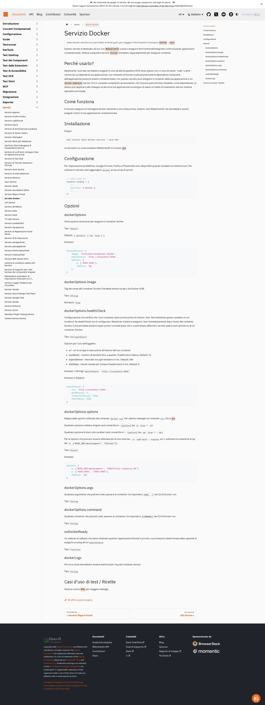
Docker (114, 52)
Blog (39, 14)
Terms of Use (70, 682)
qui (124, 147)
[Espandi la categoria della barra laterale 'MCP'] (37, 86)
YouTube (163, 655)
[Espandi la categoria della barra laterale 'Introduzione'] (37, 23)
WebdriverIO (112, 48)
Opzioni (206, 43)
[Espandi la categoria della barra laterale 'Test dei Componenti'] (37, 60)
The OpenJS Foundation (53, 682)
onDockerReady (212, 74)
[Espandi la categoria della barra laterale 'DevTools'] (37, 49)
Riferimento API (100, 646)
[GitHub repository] (208, 14)
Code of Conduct (64, 685)
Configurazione (209, 39)
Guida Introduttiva (102, 642)
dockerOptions (212, 48)
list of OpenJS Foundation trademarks (64, 666)
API (31, 14)
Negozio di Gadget (169, 651)
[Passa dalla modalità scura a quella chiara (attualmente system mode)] (237, 14)
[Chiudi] (261, 4)
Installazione (208, 35)
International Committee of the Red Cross (155, 6)
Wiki (83, 589)
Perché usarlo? (209, 26)
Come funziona (209, 30)
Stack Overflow (134, 642)
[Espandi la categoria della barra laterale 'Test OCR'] (37, 76)
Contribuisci (53, 14)
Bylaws (53, 685)
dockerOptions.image (214, 52)
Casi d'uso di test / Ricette (213, 83)
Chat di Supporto (135, 646)
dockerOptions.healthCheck (217, 56)
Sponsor (85, 14)
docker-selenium (73, 83)
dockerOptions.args (214, 65)
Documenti (19, 14)
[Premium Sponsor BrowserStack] (206, 646)
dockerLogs (210, 78)
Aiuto (95, 655)
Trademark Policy (73, 660)
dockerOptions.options (215, 61)
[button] (20, 28)
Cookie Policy (64, 688)
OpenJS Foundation (65, 647)
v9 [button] (180, 14)
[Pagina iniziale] (67, 24)
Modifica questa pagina (80, 599)
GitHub (163, 42)
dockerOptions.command (216, 70)
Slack (128, 651)
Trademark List (50, 663)
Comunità (70, 14)
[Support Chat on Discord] (231, 14)
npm (172, 42)
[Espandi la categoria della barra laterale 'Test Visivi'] (37, 81)
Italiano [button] (196, 14)
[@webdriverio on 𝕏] (216, 14)
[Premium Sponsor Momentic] (206, 653)
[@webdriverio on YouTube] (223, 14)
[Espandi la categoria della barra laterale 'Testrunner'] (37, 44)
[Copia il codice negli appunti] (193, 139)
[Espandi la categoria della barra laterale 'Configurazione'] (37, 34)
